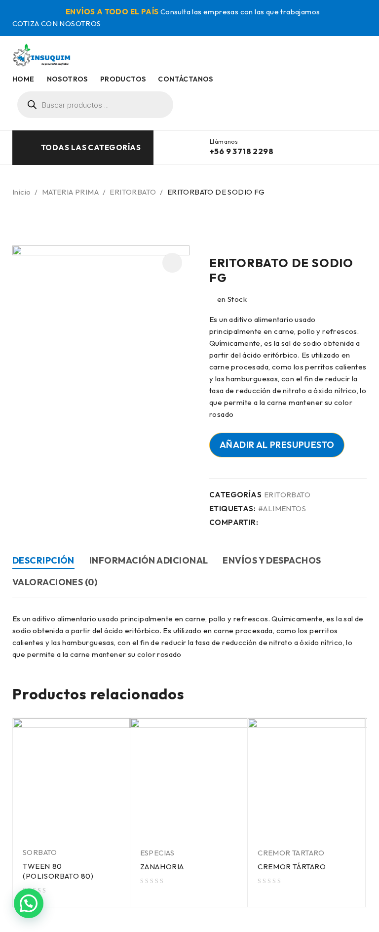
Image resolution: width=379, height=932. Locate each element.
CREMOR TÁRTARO (292, 866)
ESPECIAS (157, 852)
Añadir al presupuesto (277, 444)
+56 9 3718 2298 (241, 151)
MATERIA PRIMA (70, 192)
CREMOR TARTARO (291, 852)
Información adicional (148, 560)
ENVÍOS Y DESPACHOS (272, 560)
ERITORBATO (133, 192)
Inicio (21, 192)
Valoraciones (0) (54, 582)
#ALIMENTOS (282, 508)
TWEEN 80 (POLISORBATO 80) (58, 871)
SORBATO (40, 852)
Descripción (43, 560)
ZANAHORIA (162, 866)
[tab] (43, 562)
